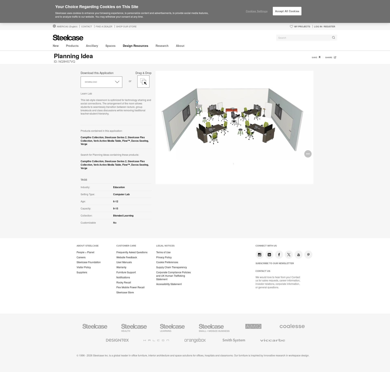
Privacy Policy (164, 257)
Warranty (121, 267)
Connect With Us (266, 245)
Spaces (110, 46)
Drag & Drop (143, 72)
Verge (84, 144)
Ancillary (92, 46)
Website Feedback (126, 257)
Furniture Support (126, 272)
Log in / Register (324, 26)
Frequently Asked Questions (131, 252)
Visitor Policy (84, 267)
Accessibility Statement (169, 284)
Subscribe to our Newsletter (275, 263)
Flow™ (126, 141)
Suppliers (82, 272)
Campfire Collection (92, 137)
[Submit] (333, 38)
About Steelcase (88, 245)
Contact (86, 26)
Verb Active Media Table (107, 141)
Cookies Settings (257, 11)
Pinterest (308, 255)
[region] (195, 11)
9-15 (115, 208)
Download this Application (97, 73)
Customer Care (126, 245)
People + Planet (85, 252)
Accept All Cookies (287, 11)
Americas (67, 26)
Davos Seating (139, 141)
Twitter (289, 255)
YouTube (299, 255)
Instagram (260, 255)
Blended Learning (123, 215)
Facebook (279, 255)
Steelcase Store (125, 292)
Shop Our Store (126, 26)
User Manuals (124, 262)
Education (119, 187)
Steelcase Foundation (89, 262)
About (180, 46)
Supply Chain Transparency (171, 267)
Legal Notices (165, 245)
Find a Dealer (104, 26)
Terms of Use (163, 252)
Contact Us (263, 271)
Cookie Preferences (167, 262)
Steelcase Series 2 (116, 137)
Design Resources (135, 46)
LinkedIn (269, 255)
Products (72, 46)
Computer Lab (121, 194)
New (56, 46)
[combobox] (306, 38)
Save (315, 57)
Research (162, 46)
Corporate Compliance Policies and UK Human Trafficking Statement (173, 276)
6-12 (115, 201)
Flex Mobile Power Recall (130, 287)
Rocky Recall (123, 282)
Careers (81, 257)
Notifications (123, 277)
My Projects (302, 26)
